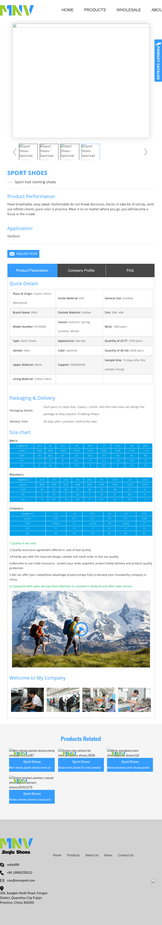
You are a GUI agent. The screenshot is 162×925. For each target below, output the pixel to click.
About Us (91, 855)
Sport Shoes (32, 761)
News (108, 855)
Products (95, 10)
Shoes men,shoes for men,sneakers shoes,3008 (88, 767)
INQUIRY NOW (26, 254)
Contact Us (126, 855)
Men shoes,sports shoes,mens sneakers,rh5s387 (40, 767)
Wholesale (129, 10)
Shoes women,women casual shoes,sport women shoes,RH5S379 (50, 799)
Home (67, 10)
